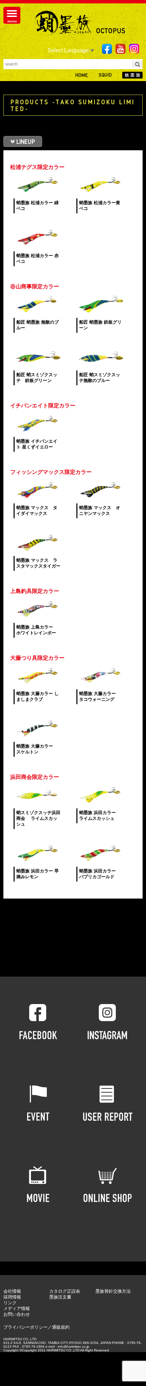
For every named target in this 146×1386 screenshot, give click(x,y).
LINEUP (25, 141)
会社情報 (12, 1291)
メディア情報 (16, 1308)
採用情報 (12, 1297)
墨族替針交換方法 (113, 1291)
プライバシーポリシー (25, 1327)
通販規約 (61, 1327)
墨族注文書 (60, 1297)
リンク (10, 1302)
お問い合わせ (16, 1314)
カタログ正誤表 (64, 1291)
